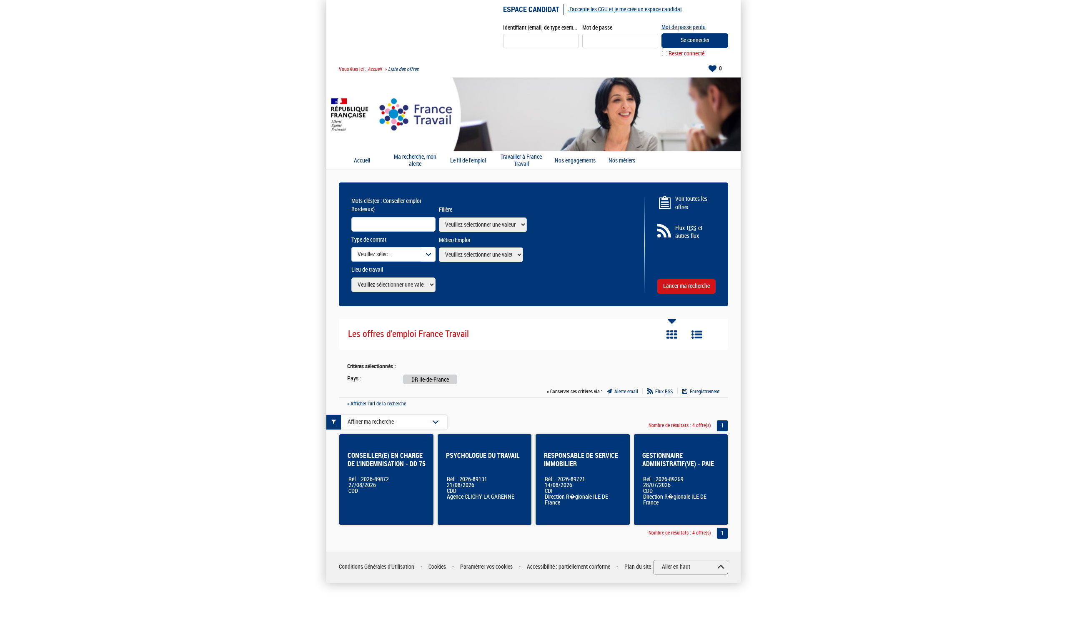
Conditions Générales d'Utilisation (376, 566)
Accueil (375, 69)
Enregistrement (705, 392)
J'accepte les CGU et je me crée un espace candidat (625, 9)
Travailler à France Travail (521, 160)
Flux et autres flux (688, 232)
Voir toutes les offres (691, 203)
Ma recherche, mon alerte (415, 160)
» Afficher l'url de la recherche (376, 404)
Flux (664, 392)
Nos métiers (622, 160)
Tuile (672, 334)
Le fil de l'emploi (468, 160)
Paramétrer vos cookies (486, 566)
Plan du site (637, 566)
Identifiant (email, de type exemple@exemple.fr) (541, 27)
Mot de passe (597, 27)
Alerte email (626, 392)
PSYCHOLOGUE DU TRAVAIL (483, 456)
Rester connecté (686, 53)
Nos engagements (575, 160)
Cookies (437, 566)
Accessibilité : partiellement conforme (568, 566)
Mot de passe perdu (683, 27)
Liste (697, 334)
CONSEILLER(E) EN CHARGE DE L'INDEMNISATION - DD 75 (387, 460)
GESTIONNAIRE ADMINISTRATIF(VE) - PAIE (678, 460)
